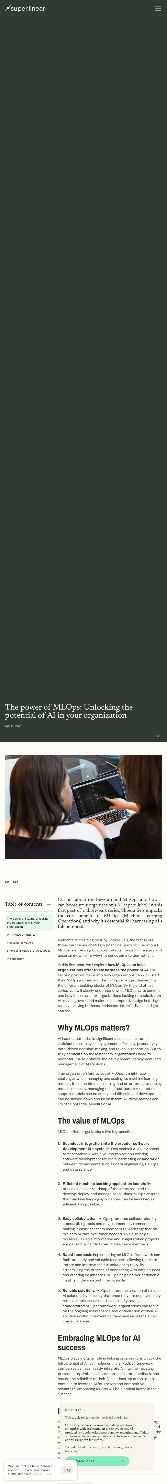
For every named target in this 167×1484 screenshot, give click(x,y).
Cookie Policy (41, 1474)
